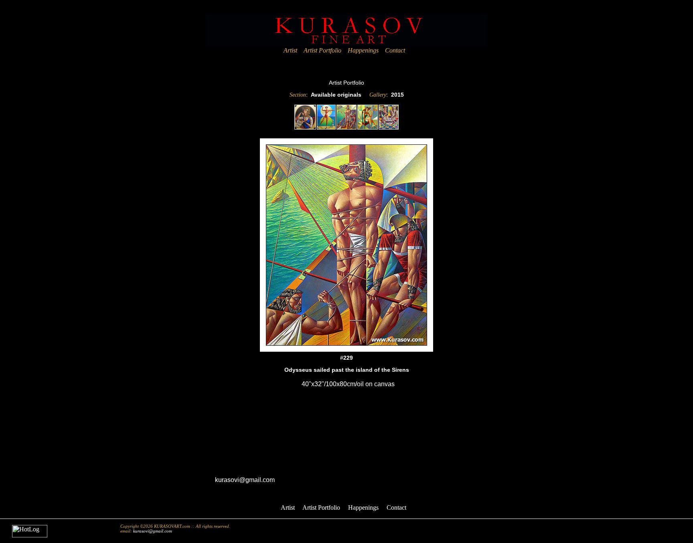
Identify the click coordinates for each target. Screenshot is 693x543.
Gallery (377, 95)
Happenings (363, 50)
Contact (395, 50)
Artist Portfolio (322, 50)
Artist (290, 50)
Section (298, 95)
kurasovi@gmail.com (245, 479)
